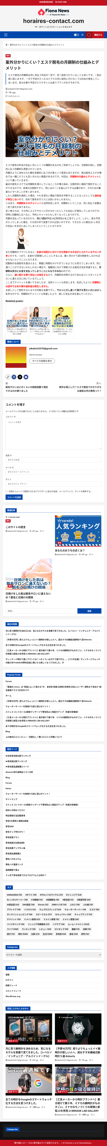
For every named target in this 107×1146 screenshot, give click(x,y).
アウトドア (14, 909)
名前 (9, 455)
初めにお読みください (15, 810)
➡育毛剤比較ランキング (16, 761)
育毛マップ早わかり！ (15, 832)
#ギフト (31, 895)
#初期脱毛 (52, 899)
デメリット (14, 919)
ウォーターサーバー (75, 909)
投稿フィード (11, 985)
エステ (94, 909)
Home (8, 788)
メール (10, 467)
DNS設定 (29, 904)
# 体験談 (37, 899)
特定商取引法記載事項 (15, 815)
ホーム (8, 695)
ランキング (29, 929)
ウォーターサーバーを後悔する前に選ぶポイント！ (28, 706)
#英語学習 (83, 899)
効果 (87, 929)
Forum (9, 681)
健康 (76, 929)
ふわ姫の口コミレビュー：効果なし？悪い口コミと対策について (34, 737)
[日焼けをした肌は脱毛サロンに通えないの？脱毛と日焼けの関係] (29, 574)
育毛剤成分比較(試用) (15, 843)
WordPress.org (13, 996)
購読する (98, 35)
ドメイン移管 (51, 919)
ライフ (12, 929)
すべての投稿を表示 (42, 360)
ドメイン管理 (71, 919)
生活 (47, 934)
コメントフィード (13, 991)
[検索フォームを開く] (82, 35)
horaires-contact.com (53, 20)
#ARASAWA (14, 895)
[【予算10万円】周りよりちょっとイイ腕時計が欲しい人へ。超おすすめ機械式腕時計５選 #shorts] (78, 1029)
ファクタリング (15, 924)
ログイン (9, 980)
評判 (85, 934)
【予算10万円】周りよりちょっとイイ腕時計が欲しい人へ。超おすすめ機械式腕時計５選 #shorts (49, 639)
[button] (6, 35)
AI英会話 (13, 904)
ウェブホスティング (50, 909)
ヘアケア (59, 924)
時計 (23, 934)
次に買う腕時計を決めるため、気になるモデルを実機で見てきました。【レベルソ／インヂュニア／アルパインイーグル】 (29, 1052)
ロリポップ (61, 929)
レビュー (45, 929)
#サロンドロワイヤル (51, 895)
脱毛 (8, 55)
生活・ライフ (13, 1041)
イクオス (30, 909)
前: (27, 387)
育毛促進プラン (12, 837)
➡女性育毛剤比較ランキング (18, 756)
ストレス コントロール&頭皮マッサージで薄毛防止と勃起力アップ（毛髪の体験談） (42, 712)
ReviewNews (85, 1143)
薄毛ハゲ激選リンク (14, 864)
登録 (7, 974)
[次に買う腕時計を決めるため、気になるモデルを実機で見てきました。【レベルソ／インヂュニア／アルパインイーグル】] (29, 1029)
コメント (11, 416)
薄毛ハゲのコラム (13, 859)
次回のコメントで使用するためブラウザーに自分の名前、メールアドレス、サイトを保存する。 (50, 491)
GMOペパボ (59, 904)
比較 (35, 934)
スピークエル (44, 914)
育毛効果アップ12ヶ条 (15, 848)
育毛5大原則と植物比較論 (17, 821)
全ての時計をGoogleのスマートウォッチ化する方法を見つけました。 (36, 645)
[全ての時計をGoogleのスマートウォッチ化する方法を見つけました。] (29, 1079)
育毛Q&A (10, 826)
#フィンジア (74, 895)
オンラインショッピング (19, 914)
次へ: (80, 387)
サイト (8, 479)
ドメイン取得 (32, 919)
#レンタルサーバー (17, 899)
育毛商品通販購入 (13, 853)
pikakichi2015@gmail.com (20, 88)
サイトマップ (11, 799)
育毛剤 (61, 934)
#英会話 (68, 899)
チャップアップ (83, 914)
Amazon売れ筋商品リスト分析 (19, 772)
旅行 (11, 934)
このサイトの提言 (16, 527)
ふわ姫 (88, 904)
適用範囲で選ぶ (12, 870)
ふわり (75, 904)
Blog (8, 731)
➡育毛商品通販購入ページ (17, 766)
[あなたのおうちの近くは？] (78, 531)
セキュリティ (63, 914)
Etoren (43, 904)
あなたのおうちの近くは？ (70, 550)
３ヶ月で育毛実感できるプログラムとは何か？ (26, 875)
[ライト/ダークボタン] (76, 34)
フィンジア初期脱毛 (38, 924)
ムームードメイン (78, 924)
